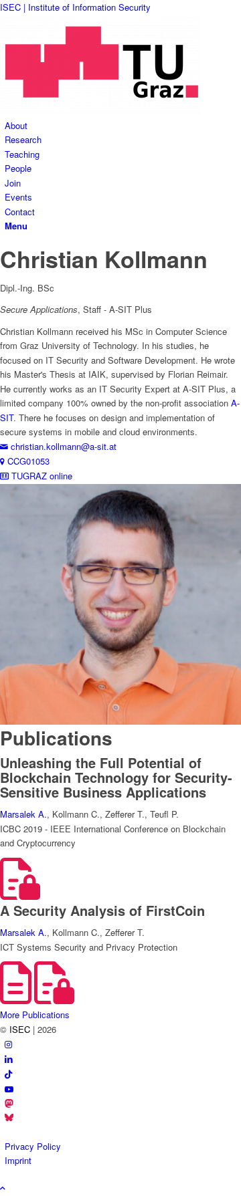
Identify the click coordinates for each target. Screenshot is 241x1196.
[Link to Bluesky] (9, 1118)
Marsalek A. (23, 814)
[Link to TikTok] (8, 1074)
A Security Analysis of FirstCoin (102, 910)
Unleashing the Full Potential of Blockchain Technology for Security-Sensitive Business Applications (116, 777)
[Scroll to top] (2, 1187)
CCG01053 (27, 461)
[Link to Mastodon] (9, 1104)
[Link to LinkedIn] (9, 1058)
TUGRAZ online (40, 475)
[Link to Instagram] (8, 1044)
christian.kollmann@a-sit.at (62, 446)
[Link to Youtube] (9, 1088)
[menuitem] (123, 125)
